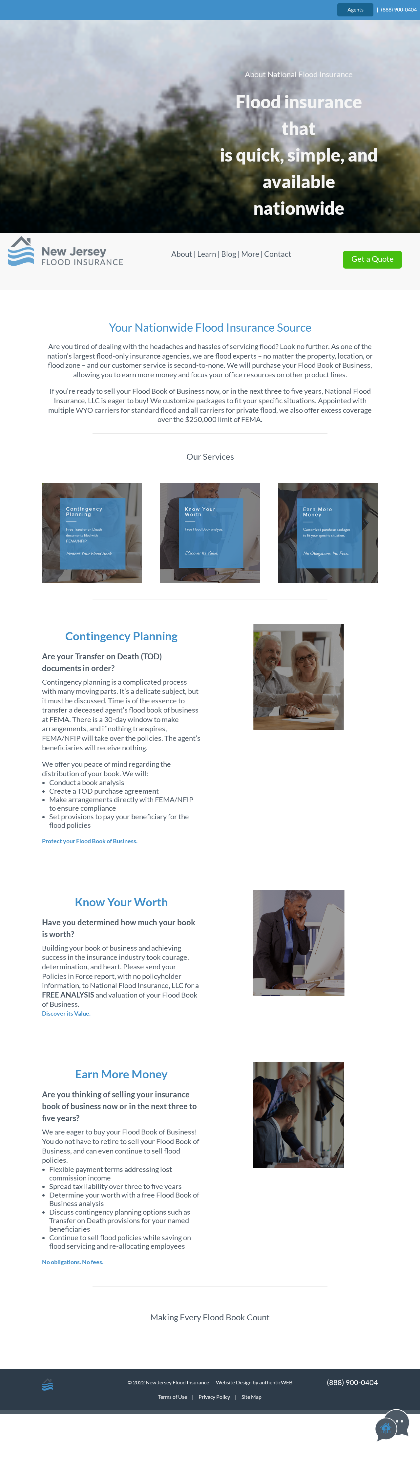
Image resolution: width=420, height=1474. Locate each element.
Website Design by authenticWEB (254, 1382)
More (250, 253)
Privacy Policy (214, 1397)
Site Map (252, 1397)
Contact (277, 253)
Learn (206, 253)
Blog (228, 253)
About (182, 253)
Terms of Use (172, 1397)
